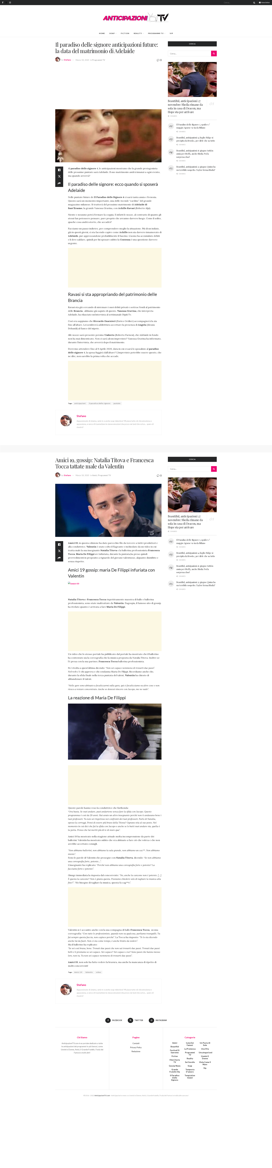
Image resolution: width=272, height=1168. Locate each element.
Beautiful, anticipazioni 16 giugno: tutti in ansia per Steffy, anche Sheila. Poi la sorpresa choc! (194, 153)
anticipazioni (80, 403)
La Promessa (190, 1049)
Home (102, 33)
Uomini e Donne (205, 1057)
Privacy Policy (136, 1047)
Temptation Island (190, 1076)
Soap (112, 33)
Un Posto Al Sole (205, 1044)
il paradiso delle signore (99, 403)
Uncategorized (205, 1052)
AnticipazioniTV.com (102, 1095)
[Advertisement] (108, 85)
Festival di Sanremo (174, 1051)
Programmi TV (156, 33)
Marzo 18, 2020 (82, 60)
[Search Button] (254, 2)
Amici (94, 475)
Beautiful (175, 1046)
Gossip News (174, 1066)
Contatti (135, 1043)
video (98, 972)
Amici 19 (78, 972)
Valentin (89, 972)
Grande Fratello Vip (174, 1070)
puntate (117, 403)
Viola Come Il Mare (205, 1063)
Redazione (136, 1051)
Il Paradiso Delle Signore (174, 1077)
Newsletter (265, 2)
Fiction (125, 33)
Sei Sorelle (190, 1062)
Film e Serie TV (175, 1061)
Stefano (67, 60)
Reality (138, 33)
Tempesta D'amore (189, 1070)
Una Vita (205, 1049)
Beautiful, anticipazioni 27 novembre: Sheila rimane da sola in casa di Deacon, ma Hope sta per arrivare (185, 106)
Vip (171, 33)
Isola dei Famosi (190, 1044)
